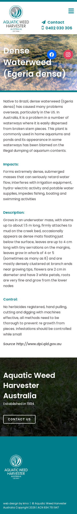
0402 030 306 (58, 27)
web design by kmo (16, 503)
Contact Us (19, 419)
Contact (55, 22)
